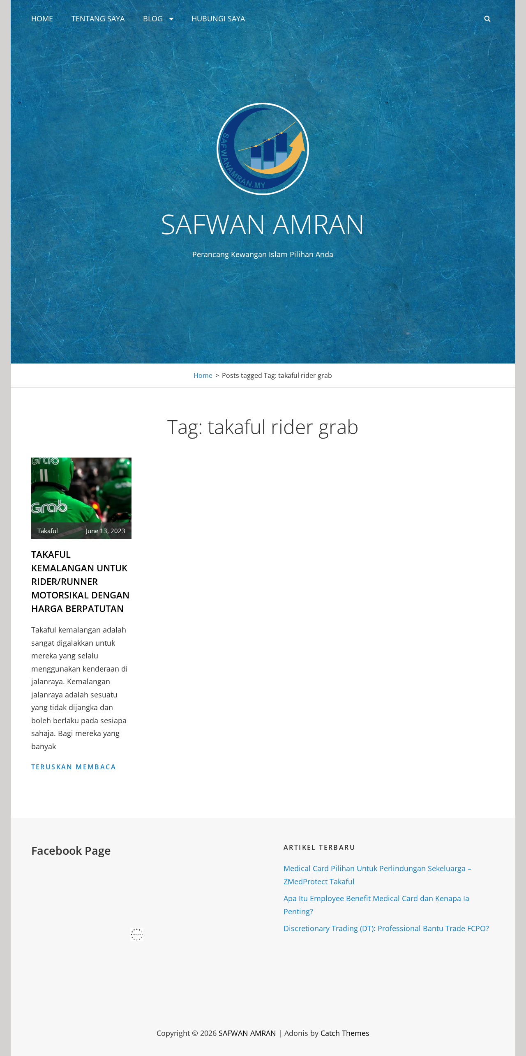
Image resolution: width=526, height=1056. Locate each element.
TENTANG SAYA (98, 18)
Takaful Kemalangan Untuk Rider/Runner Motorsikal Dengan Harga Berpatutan (80, 581)
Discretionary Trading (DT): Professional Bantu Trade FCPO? (386, 928)
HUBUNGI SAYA (218, 18)
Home (203, 375)
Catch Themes (345, 1033)
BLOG (153, 18)
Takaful (47, 531)
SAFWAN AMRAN (263, 223)
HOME (42, 18)
